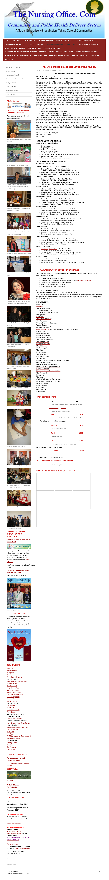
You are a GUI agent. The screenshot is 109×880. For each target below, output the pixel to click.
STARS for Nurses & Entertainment (19, 736)
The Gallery (11, 705)
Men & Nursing (12, 701)
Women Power (12, 684)
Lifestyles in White (13, 688)
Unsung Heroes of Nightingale (17, 681)
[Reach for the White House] (19, 519)
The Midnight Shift (13, 697)
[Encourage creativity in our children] (19, 427)
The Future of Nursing (14, 677)
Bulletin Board (12, 686)
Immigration (11, 673)
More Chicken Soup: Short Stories (18, 723)
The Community (12, 729)
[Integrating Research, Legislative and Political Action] (19, 264)
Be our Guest (11, 708)
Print (11, 871)
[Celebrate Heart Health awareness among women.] (19, 498)
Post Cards (10, 675)
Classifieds (10, 745)
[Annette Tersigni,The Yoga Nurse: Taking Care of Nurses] (19, 314)
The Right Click (12, 787)
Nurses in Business (13, 690)
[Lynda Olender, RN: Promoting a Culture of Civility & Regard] (19, 335)
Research (10, 781)
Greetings (10, 668)
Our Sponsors (11, 747)
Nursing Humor (12, 743)
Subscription (11, 749)
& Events (13, 710)
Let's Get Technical (13, 738)
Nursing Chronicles (13, 699)
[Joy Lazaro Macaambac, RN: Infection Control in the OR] (19, 129)
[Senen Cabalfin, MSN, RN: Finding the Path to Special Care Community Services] (19, 288)
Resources (10, 732)
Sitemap (15, 871)
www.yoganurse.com (14, 823)
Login (99, 871)
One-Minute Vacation (14, 719)
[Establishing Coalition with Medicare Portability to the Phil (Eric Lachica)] (19, 199)
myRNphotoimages (23, 848)
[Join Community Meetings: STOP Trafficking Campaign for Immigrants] (19, 476)
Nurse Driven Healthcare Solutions (18, 727)
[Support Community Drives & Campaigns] (19, 378)
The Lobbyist (11, 712)
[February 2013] (19, 645)
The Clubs (10, 734)
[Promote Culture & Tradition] (19, 398)
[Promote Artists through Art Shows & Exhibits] (19, 457)
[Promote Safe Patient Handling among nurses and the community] (19, 357)
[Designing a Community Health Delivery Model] (19, 244)
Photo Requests (12, 844)
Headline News (12, 670)
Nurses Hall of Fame (14, 692)
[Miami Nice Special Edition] (19, 593)
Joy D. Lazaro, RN (42, 329)
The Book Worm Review (15, 695)
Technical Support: (14, 785)
